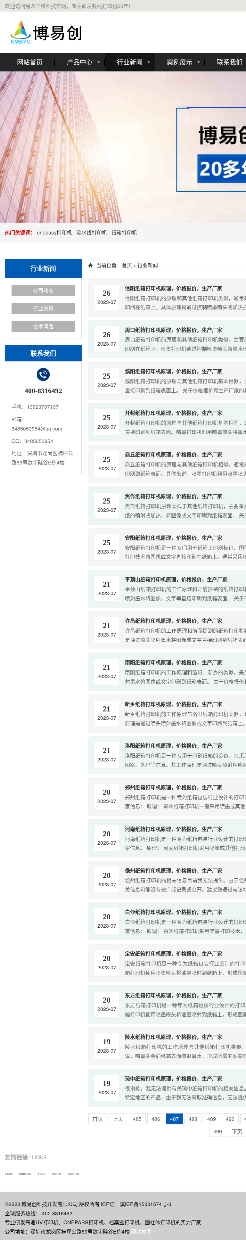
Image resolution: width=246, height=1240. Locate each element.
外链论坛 (41, 1173)
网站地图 (141, 1231)
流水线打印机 (91, 232)
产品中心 (80, 62)
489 (211, 1118)
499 (217, 1131)
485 (137, 1118)
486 (156, 1118)
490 (230, 1118)
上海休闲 (8, 1173)
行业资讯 (43, 308)
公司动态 (43, 290)
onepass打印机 (54, 232)
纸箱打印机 (124, 232)
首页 (127, 265)
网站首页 (30, 62)
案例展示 (180, 62)
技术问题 (43, 326)
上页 (118, 1118)
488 (193, 1118)
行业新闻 (130, 62)
